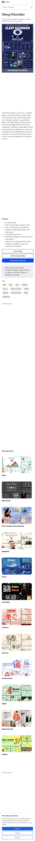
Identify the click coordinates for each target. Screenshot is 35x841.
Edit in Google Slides (18, 256)
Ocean (4, 577)
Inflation (5, 754)
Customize (17, 833)
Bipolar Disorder (7, 729)
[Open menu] (32, 2)
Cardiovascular (7, 678)
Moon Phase (6, 501)
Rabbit (4, 704)
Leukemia (5, 627)
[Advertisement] (17, 92)
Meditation (5, 551)
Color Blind (6, 602)
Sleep (26, 293)
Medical (5, 293)
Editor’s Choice (16, 289)
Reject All (17, 837)
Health (26, 289)
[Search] (32, 7)
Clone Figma (17, 251)
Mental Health (16, 293)
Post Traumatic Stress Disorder (13, 526)
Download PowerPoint (18, 260)
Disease (24, 285)
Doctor (5, 289)
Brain (11, 285)
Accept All (17, 828)
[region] (17, 827)
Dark (17, 285)
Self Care (5, 653)
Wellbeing (6, 297)
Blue (4, 285)
